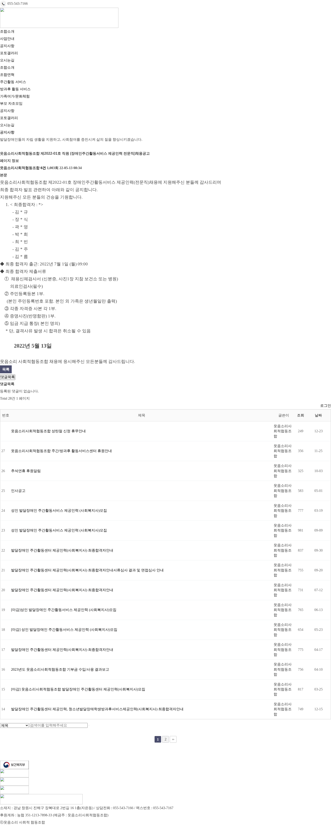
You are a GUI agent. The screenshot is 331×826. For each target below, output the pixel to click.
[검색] (88, 725)
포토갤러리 (9, 53)
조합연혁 (7, 75)
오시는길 (7, 60)
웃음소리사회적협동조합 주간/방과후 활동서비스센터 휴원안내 (61, 451)
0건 (43, 168)
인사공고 (18, 491)
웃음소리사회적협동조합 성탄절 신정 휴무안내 (48, 431)
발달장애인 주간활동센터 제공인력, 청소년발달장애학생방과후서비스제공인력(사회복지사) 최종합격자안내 (97, 709)
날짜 (318, 415)
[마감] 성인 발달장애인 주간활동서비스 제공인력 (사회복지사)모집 (64, 629)
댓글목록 (7, 377)
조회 (300, 415)
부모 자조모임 (11, 103)
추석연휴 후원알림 (26, 471)
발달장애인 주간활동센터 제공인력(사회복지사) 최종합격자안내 (62, 550)
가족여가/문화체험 (15, 96)
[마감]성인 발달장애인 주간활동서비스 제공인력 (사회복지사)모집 (63, 610)
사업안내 (7, 39)
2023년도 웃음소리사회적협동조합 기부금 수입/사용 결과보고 (60, 669)
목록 (5, 369)
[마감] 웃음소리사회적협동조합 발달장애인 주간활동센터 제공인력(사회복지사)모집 (78, 689)
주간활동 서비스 (13, 82)
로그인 (325, 405)
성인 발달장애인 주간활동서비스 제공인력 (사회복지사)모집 (59, 510)
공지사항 (7, 46)
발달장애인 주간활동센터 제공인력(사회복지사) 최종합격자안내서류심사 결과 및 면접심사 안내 (87, 570)
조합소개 (7, 31)
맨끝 (173, 739)
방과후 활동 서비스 (15, 89)
